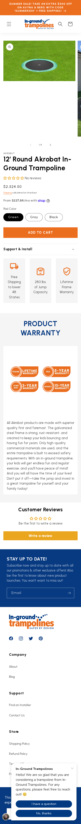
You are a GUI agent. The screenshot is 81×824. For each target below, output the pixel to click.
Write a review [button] (40, 536)
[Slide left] (31, 145)
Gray (34, 217)
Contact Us (17, 715)
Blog (12, 677)
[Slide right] (50, 145)
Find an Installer (20, 705)
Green (13, 217)
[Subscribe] (69, 593)
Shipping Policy (19, 744)
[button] (9, 24)
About (13, 667)
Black (54, 217)
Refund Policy (18, 754)
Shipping (7, 192)
